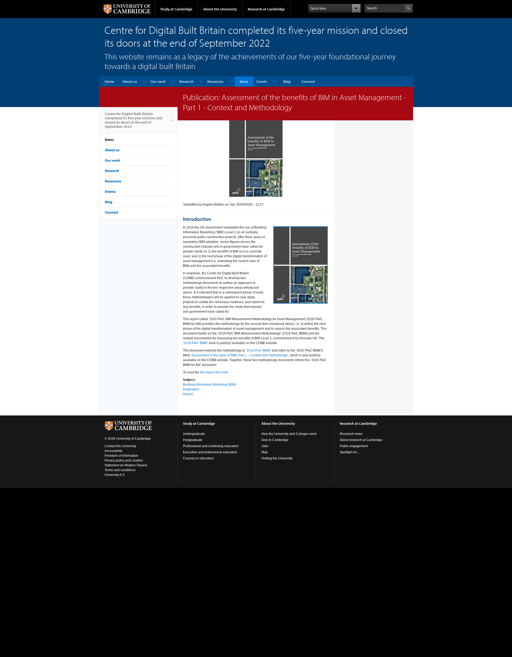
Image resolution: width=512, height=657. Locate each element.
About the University (220, 9)
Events (262, 81)
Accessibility (113, 451)
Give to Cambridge (275, 440)
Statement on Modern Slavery (126, 465)
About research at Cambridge (361, 440)
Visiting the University (277, 458)
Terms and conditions (120, 470)
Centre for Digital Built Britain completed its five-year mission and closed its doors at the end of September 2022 (133, 120)
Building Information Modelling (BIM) (209, 384)
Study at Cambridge (176, 9)
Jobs (264, 446)
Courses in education (198, 458)
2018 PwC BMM (195, 343)
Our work (158, 81)
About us (129, 81)
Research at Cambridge (266, 9)
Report (188, 394)
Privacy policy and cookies (124, 460)
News (244, 81)
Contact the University (120, 446)
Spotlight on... (349, 452)
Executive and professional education (210, 452)
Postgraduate (192, 440)
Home (109, 81)
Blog (287, 81)
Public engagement (354, 446)
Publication (191, 389)
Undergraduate (194, 434)
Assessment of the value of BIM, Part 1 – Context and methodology (239, 355)
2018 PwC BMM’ (259, 350)
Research (186, 81)
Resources (215, 81)
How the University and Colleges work (289, 434)
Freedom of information (121, 456)
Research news (351, 434)
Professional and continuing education (211, 446)
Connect (308, 81)
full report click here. (214, 372)
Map (264, 452)
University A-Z (115, 475)
